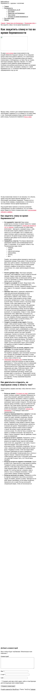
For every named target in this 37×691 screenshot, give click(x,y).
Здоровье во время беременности (18, 16)
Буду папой (11, 11)
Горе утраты (11, 15)
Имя (2, 671)
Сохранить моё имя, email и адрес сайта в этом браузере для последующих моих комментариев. (18, 682)
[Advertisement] (18, 91)
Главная (6, 6)
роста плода (9, 53)
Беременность (8, 8)
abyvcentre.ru (5, 1)
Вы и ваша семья (9, 18)
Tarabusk (32, 689)
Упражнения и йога (30, 23)
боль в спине (28, 117)
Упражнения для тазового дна (13, 359)
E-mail (3, 674)
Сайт (2, 678)
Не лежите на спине (22, 393)
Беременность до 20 (14, 10)
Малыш (6, 20)
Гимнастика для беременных (16, 13)
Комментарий (5, 656)
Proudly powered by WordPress (10, 689)
